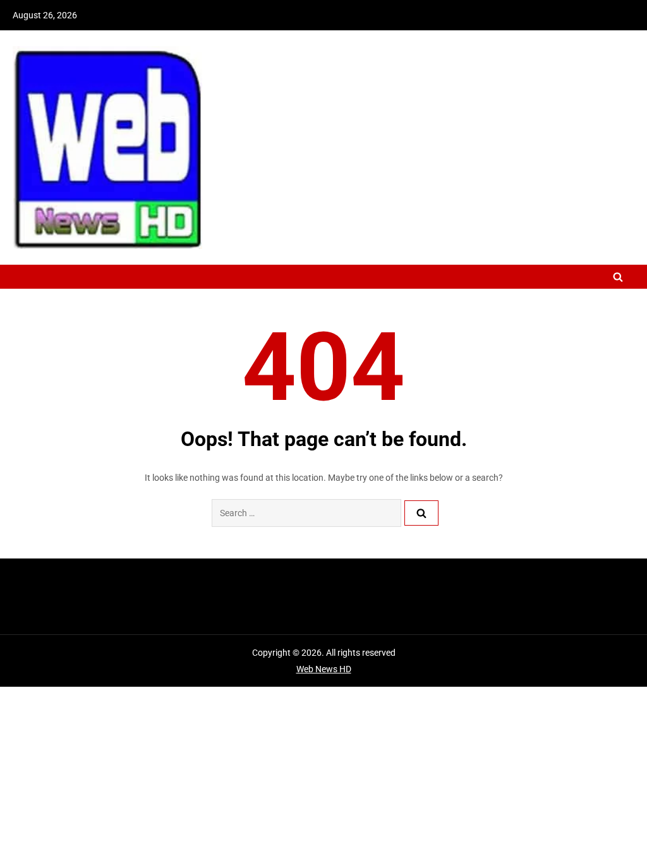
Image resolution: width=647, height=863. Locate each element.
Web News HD (323, 669)
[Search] (421, 513)
